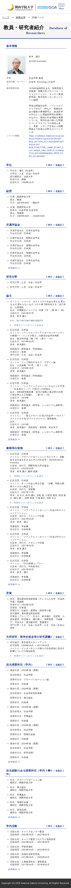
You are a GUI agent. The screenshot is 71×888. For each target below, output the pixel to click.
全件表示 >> (14, 268)
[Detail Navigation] (61, 6)
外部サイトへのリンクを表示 (28, 325)
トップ (5, 17)
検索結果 (21, 17)
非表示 (59, 165)
